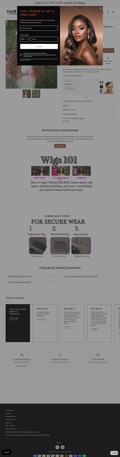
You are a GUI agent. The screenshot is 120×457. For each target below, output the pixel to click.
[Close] (100, 8)
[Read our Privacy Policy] (57, 59)
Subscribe (39, 46)
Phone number (24, 35)
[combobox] (24, 39)
